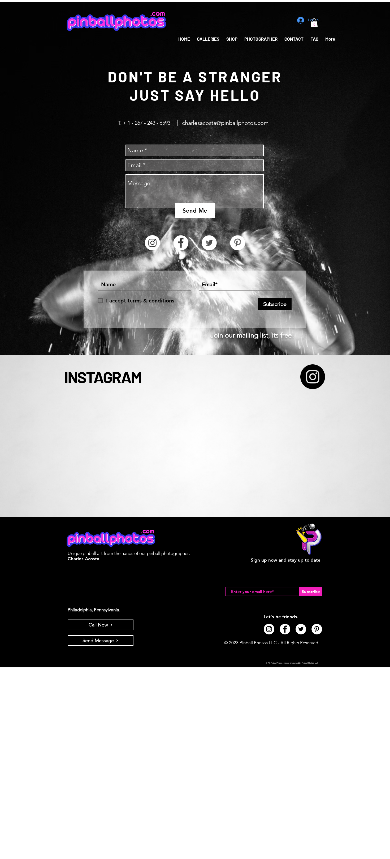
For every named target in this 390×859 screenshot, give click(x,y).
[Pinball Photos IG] (312, 376)
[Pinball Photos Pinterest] (237, 242)
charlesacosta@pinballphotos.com (226, 123)
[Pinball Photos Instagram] (152, 242)
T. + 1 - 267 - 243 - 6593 (144, 123)
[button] (232, 39)
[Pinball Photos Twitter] (209, 242)
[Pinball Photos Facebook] (180, 242)
